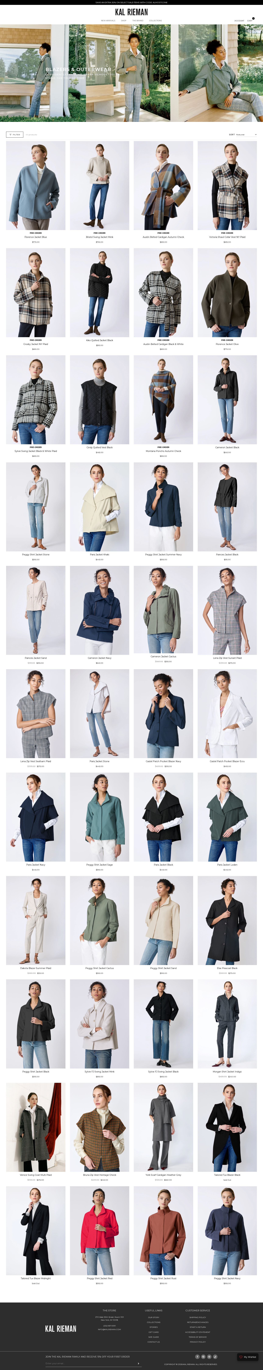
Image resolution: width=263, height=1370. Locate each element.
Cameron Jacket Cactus (163, 656)
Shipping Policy (197, 1317)
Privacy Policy (198, 1342)
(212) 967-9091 (109, 1326)
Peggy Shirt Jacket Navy (227, 1278)
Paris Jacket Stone (99, 761)
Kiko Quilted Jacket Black (99, 340)
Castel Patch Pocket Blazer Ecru (227, 761)
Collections (153, 1322)
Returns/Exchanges (197, 1322)
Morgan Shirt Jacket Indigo (227, 1071)
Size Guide (153, 1337)
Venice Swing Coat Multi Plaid (36, 1175)
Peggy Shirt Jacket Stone (35, 554)
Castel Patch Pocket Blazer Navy (163, 761)
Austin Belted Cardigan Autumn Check (163, 237)
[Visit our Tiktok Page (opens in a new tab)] (215, 1356)
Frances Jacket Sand (36, 658)
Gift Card (154, 1332)
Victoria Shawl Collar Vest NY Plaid (227, 237)
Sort (232, 134)
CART (249, 21)
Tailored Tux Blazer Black (227, 1175)
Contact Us (153, 1342)
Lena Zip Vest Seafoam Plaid (35, 761)
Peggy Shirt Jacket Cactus (99, 968)
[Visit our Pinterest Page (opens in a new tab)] (209, 1356)
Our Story (153, 1317)
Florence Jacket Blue (36, 237)
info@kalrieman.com (109, 1329)
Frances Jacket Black (227, 554)
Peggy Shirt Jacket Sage (99, 864)
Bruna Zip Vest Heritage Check (99, 1175)
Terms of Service (198, 1337)
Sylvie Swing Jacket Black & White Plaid (36, 451)
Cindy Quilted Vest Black (100, 447)
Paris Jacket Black (163, 864)
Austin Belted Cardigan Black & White (163, 344)
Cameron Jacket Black (227, 447)
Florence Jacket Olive (227, 344)
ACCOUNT (239, 21)
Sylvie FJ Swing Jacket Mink (99, 1071)
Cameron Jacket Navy (99, 658)
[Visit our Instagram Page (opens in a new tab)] (203, 1356)
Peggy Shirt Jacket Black (35, 1071)
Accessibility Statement (197, 1332)
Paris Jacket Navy (35, 864)
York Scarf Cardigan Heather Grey (163, 1175)
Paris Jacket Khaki (99, 554)
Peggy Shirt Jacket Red (99, 1278)
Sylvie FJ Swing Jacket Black (163, 1071)
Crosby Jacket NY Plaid (35, 344)
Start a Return (198, 1327)
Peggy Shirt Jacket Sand (163, 968)
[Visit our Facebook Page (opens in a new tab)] (197, 1356)
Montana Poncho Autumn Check (163, 451)
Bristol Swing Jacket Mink (99, 237)
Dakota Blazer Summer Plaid (35, 968)
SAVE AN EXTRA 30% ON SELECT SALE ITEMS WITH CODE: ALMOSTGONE (131, 2)
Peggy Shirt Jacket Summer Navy (163, 554)
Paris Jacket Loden (227, 864)
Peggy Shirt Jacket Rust (163, 1278)
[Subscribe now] (138, 1363)
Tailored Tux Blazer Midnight (36, 1278)
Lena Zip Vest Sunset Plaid (227, 658)
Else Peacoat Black (227, 968)
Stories (154, 1327)
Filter (16, 134)
